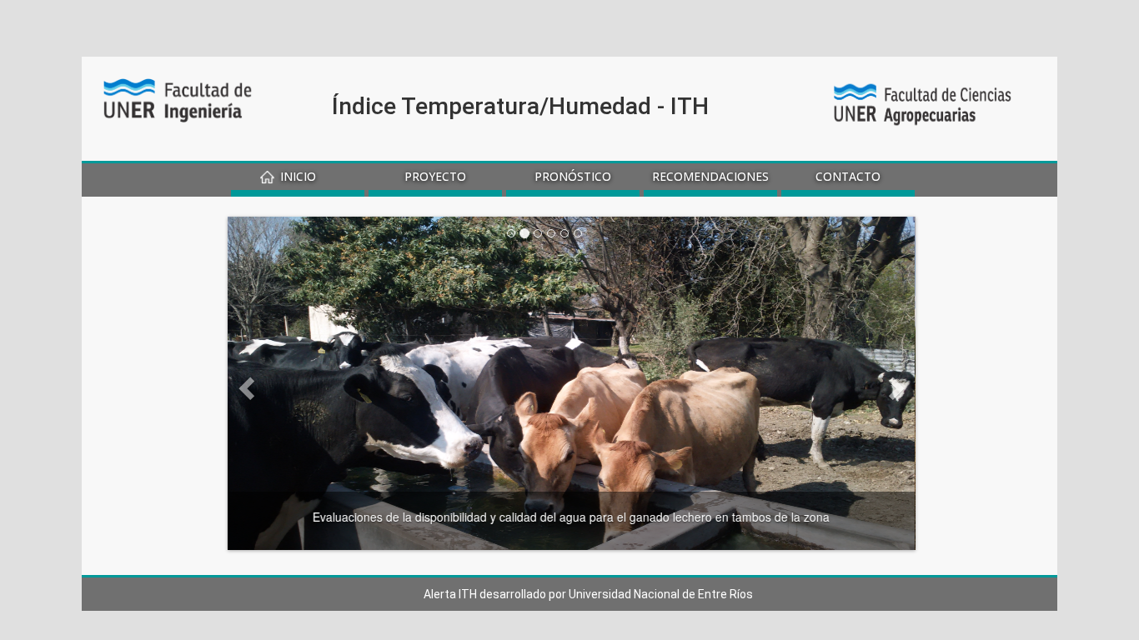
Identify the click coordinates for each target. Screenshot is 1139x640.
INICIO (298, 176)
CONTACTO (848, 176)
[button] (279, 383)
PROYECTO (435, 176)
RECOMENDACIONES (710, 176)
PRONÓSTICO (572, 176)
